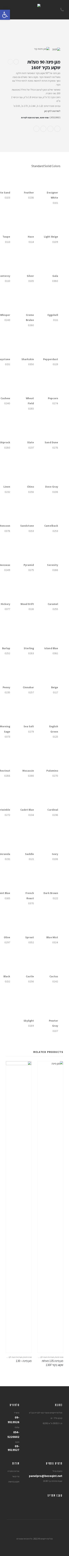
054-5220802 (13, 1434)
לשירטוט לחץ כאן (52, 111)
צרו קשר (15, 1476)
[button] (5, 15)
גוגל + (43, 129)
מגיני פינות (44, 117)
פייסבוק (57, 129)
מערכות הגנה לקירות (30, 117)
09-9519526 (13, 1419)
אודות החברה (13, 1471)
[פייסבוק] (59, 1503)
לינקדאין (50, 129)
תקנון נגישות (13, 1481)
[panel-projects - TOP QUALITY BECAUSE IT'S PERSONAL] (34, 10)
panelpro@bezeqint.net (45, 1476)
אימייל (36, 129)
